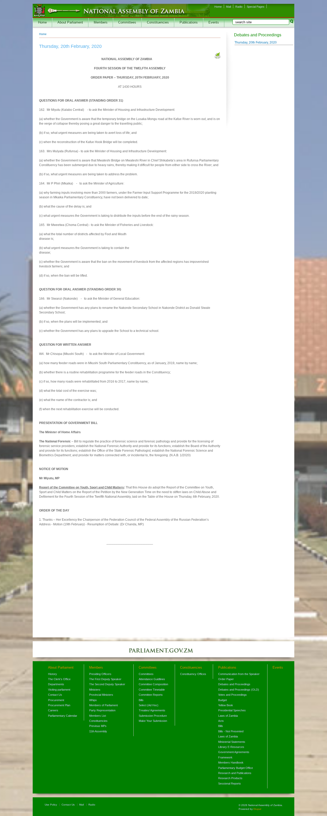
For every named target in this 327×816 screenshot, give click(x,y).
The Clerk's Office (59, 679)
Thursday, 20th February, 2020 (256, 42)
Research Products (230, 778)
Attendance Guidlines (152, 679)
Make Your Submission (153, 720)
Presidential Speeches (232, 710)
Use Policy (51, 804)
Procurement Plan (59, 705)
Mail (228, 6)
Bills (141, 700)
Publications (189, 22)
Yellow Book (225, 705)
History (52, 674)
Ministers (94, 689)
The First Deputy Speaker (105, 679)
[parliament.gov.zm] (163, 653)
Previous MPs (98, 725)
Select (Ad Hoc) (148, 705)
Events (213, 22)
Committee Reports (151, 694)
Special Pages (255, 6)
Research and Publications (234, 773)
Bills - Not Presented (230, 731)
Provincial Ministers (101, 694)
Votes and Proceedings (232, 694)
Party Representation (102, 710)
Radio (238, 6)
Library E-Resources (231, 746)
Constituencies (158, 22)
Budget (222, 700)
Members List (97, 715)
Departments (56, 684)
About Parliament (70, 22)
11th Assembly (98, 731)
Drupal (257, 809)
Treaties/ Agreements (152, 710)
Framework (225, 757)
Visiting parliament (59, 689)
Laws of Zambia (228, 715)
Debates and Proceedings (234, 684)
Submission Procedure (153, 715)
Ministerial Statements (231, 741)
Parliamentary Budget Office (235, 767)
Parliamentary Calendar (62, 715)
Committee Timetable (152, 689)
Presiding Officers (100, 674)
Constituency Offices (193, 674)
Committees (127, 22)
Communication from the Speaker (239, 674)
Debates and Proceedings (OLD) (238, 689)
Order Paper (226, 679)
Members (101, 22)
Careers (53, 710)
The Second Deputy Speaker (107, 684)
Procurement (56, 700)
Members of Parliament (103, 705)
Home (218, 6)
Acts (221, 720)
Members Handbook (230, 762)
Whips (93, 700)
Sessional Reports (229, 783)
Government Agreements (233, 752)
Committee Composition (153, 684)
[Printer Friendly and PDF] (217, 56)
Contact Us (55, 694)
